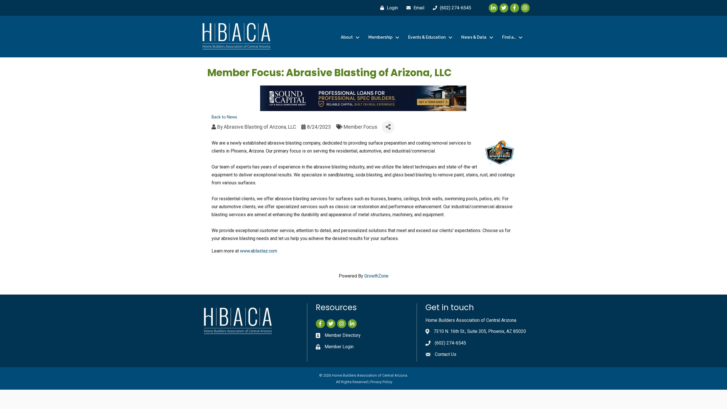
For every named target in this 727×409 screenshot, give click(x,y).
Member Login (339, 346)
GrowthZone (376, 276)
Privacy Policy (381, 382)
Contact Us (445, 354)
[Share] (388, 127)
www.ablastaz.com (258, 251)
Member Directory (343, 335)
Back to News (224, 117)
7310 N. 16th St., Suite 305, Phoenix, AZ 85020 (480, 331)
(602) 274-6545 (450, 343)
